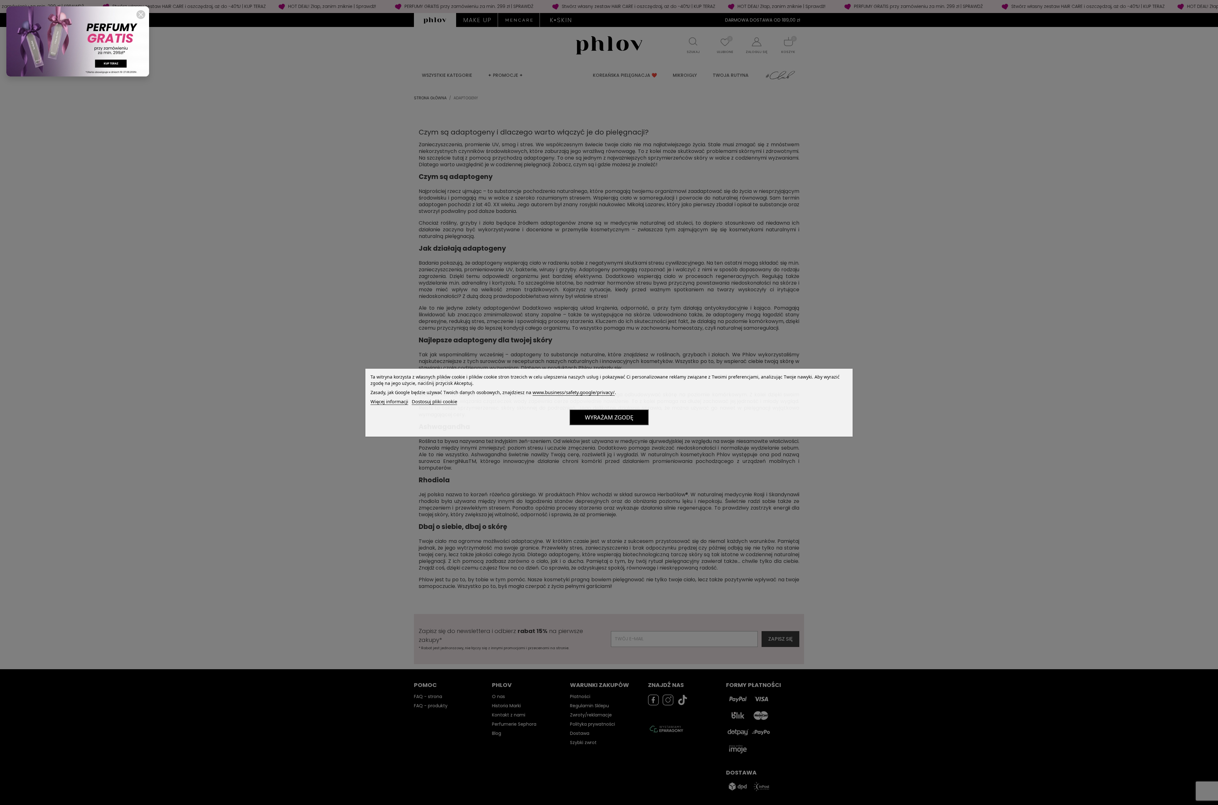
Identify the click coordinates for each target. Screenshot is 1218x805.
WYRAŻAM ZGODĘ (609, 417)
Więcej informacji (389, 401)
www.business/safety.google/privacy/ (574, 392)
